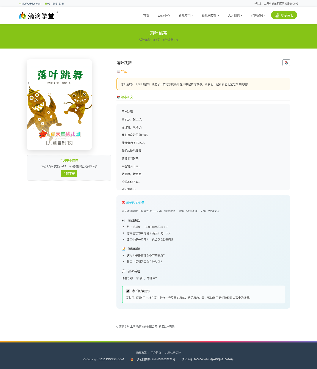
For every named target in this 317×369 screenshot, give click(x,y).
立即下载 (69, 173)
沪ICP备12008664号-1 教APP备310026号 (208, 359)
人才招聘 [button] (234, 15)
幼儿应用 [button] (185, 15)
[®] (37, 15)
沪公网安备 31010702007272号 (155, 359)
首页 (146, 15)
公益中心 (164, 15)
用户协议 (157, 352)
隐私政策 (142, 352)
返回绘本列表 (166, 326)
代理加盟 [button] (257, 15)
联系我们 (286, 15)
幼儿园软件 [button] (209, 15)
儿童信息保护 (173, 352)
